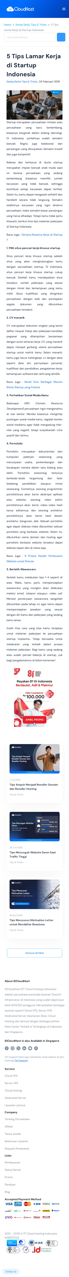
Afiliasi (9, 1126)
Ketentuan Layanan (16, 1141)
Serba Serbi (22, 24)
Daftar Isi (10, 1271)
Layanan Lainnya (15, 1105)
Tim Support (21, 1060)
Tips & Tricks (39, 24)
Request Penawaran (17, 1148)
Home (7, 24)
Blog (7, 1192)
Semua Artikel (34, 953)
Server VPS (11, 1083)
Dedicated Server (15, 1098)
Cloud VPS (11, 1076)
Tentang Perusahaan (17, 1119)
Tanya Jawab (13, 1134)
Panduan (10, 1184)
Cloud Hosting (13, 1090)
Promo (9, 1177)
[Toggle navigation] (63, 9)
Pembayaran (12, 1162)
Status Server (13, 1170)
